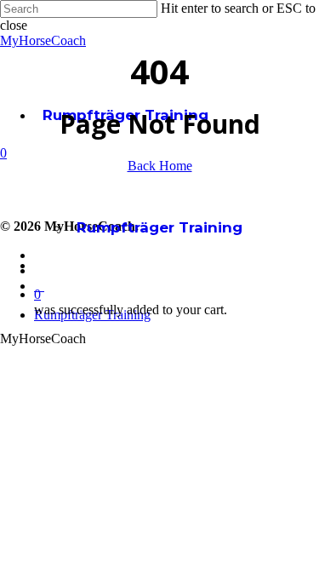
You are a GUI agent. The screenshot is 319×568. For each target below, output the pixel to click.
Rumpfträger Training (159, 227)
